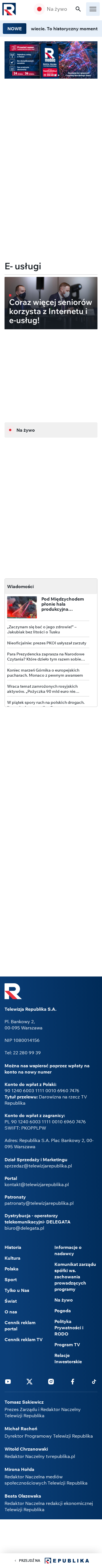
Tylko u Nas (17, 1290)
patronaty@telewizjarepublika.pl (39, 1203)
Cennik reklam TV (24, 1339)
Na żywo (57, 9)
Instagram (51, 1381)
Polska (11, 1269)
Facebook (72, 1381)
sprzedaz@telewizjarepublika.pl (38, 1166)
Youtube (8, 1381)
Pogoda (62, 1310)
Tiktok (94, 1381)
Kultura (12, 1258)
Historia (13, 1247)
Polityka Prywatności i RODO (68, 1328)
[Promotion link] (51, 60)
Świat (11, 1301)
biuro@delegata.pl (24, 1228)
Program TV (67, 1344)
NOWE (14, 28)
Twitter (29, 1381)
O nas (11, 1312)
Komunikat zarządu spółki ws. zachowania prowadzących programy (75, 1276)
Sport (11, 1279)
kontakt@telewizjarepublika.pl (37, 1184)
